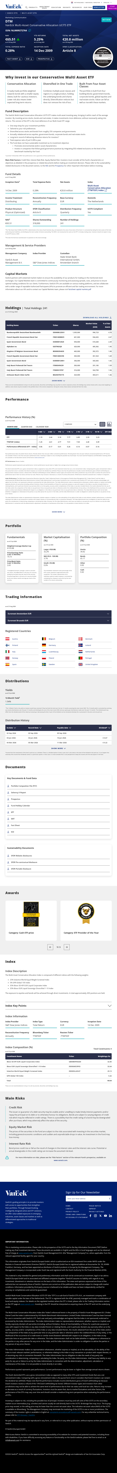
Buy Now (107, 20)
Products (33, 7)
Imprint (92, 1209)
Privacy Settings (96, 1212)
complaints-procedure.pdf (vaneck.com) (65, 1412)
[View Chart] (109, 424)
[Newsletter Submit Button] (110, 1199)
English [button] (107, 2)
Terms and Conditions (76, 1214)
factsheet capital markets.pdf (79, 289)
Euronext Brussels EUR (18, 620)
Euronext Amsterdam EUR (19, 613)
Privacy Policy (72, 1212)
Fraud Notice (95, 1206)
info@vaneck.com (12, 1440)
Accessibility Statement (77, 1217)
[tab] (58, 1005)
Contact (69, 1209)
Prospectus (44, 59)
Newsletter (99, 7)
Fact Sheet (12, 59)
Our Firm (88, 7)
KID (28, 59)
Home (68, 1206)
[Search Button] (26, 7)
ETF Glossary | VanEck (26, 1415)
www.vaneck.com (39, 457)
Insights (67, 7)
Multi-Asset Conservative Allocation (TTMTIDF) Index (99, 188)
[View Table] (102, 424)
